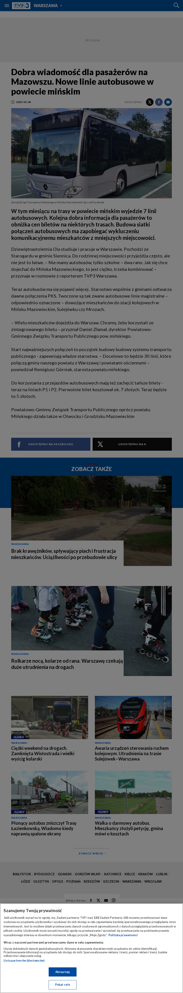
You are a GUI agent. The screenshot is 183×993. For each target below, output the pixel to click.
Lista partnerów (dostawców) (24, 960)
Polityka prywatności (123, 935)
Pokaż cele (62, 984)
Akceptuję (62, 972)
